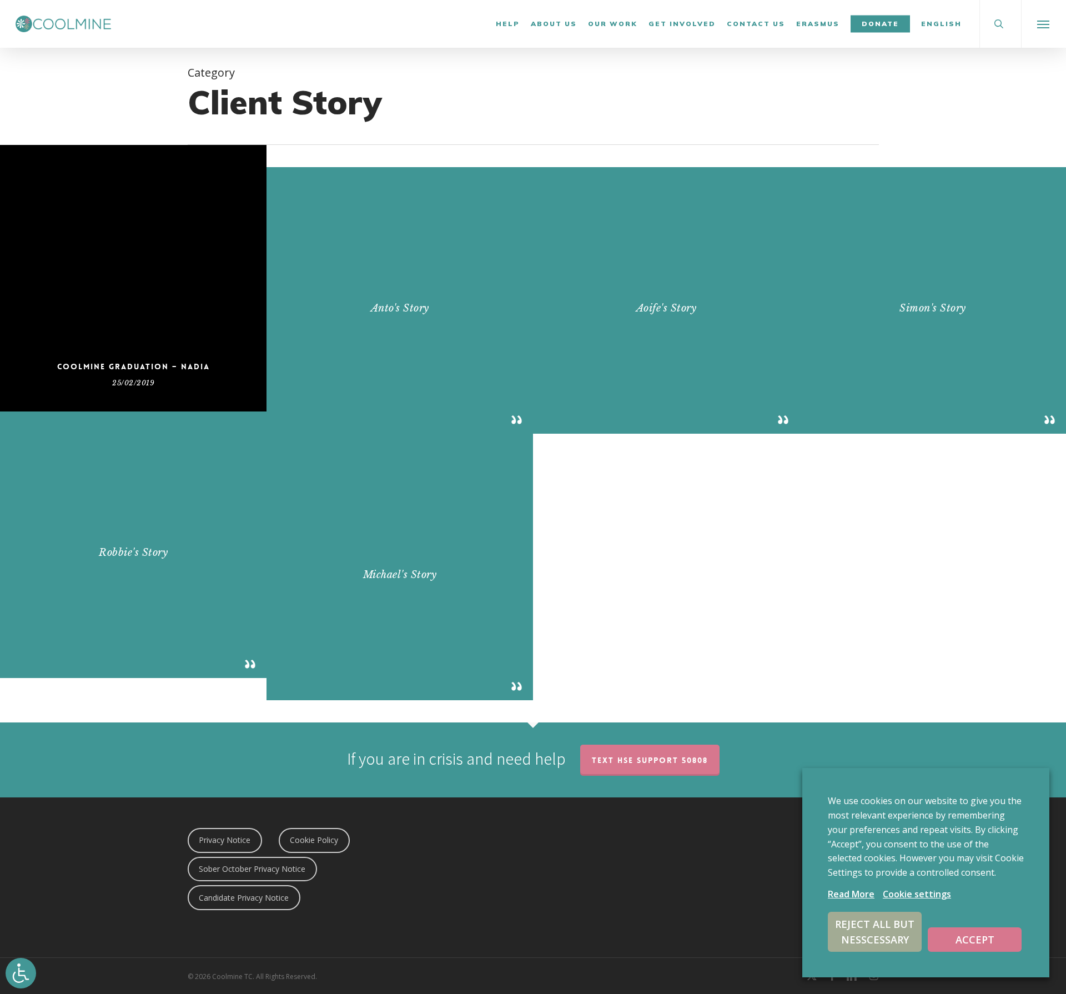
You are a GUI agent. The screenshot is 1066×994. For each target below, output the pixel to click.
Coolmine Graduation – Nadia (133, 367)
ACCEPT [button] (975, 939)
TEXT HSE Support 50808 (650, 760)
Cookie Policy (314, 840)
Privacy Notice (224, 840)
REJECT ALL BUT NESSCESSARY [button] (874, 931)
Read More (851, 894)
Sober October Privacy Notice (252, 869)
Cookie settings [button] (917, 894)
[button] (1043, 24)
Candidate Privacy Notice (244, 897)
